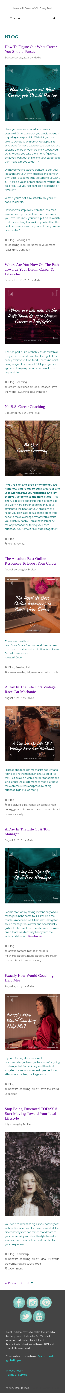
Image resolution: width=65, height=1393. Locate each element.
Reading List (22, 240)
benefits (13, 1088)
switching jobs (26, 391)
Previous (11, 1283)
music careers (35, 955)
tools (55, 672)
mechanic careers (15, 955)
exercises (23, 386)
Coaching (21, 382)
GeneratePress (50, 1388)
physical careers (24, 809)
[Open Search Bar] (54, 18)
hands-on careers (39, 804)
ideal (23, 244)
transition (24, 249)
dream (12, 386)
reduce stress (26, 1263)
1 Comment (15, 1268)
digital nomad (16, 543)
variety (19, 814)
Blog (11, 240)
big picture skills (17, 804)
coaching (13, 244)
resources (37, 672)
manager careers (37, 950)
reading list (11, 249)
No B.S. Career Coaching (25, 406)
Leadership (22, 1254)
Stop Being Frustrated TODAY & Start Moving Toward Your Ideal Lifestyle (31, 1113)
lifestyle (45, 386)
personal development (41, 244)
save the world (50, 1088)
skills (47, 672)
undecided (11, 1093)
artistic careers (17, 950)
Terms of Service (16, 1374)
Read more (35, 936)
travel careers (23, 960)
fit (31, 386)
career (12, 672)
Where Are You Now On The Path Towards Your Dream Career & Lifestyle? (32, 269)
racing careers (43, 809)
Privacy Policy (14, 1370)
